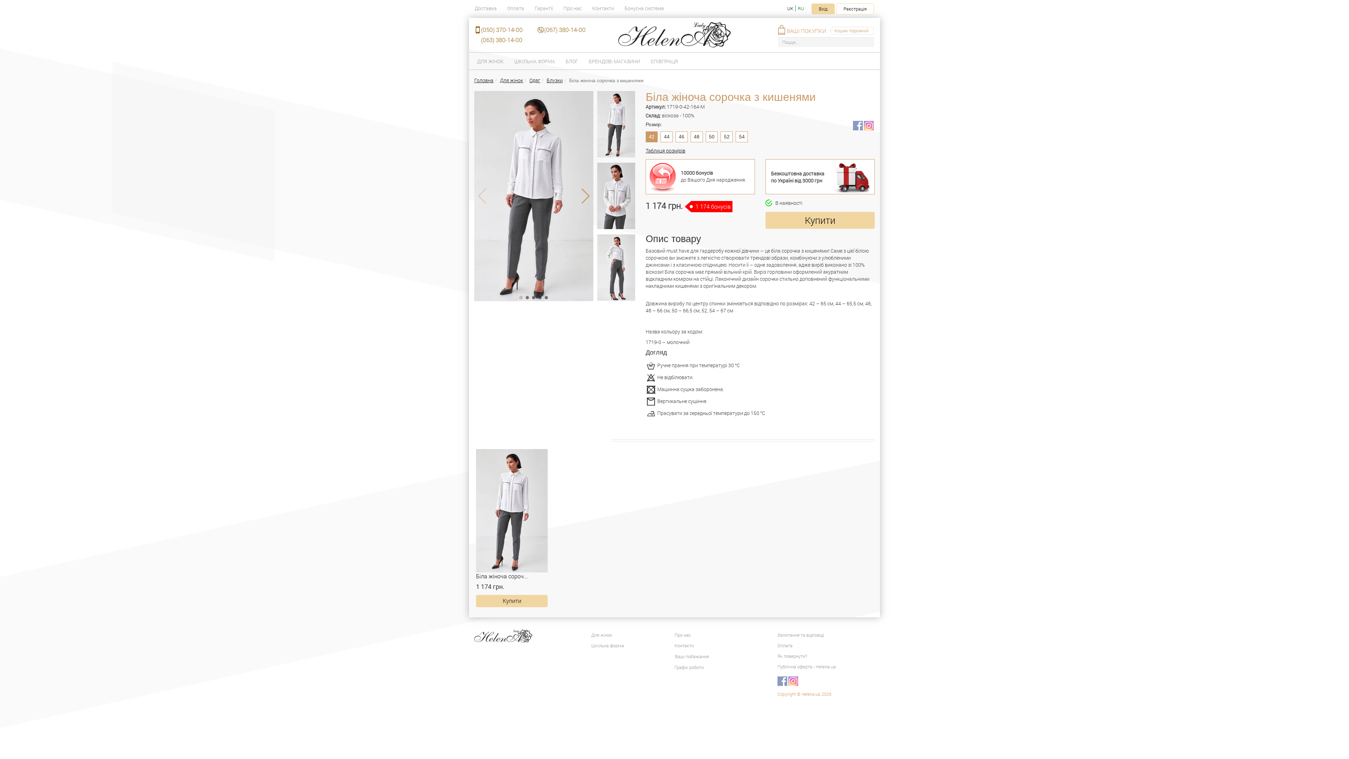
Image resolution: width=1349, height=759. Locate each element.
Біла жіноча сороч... (502, 576)
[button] (521, 297)
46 (681, 137)
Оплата (515, 8)
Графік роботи (689, 667)
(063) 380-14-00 (501, 40)
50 (712, 137)
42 (651, 137)
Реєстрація (855, 9)
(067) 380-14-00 (565, 30)
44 (667, 137)
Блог (572, 61)
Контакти (603, 8)
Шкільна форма (534, 61)
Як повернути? (792, 656)
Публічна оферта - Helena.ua (806, 666)
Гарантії (544, 8)
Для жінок (490, 61)
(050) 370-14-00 (502, 30)
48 (696, 137)
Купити (820, 220)
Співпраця (664, 61)
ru (801, 8)
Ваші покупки (806, 30)
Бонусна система (644, 8)
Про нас (572, 8)
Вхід (823, 9)
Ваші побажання (692, 656)
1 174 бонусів (713, 206)
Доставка (486, 8)
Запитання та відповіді (800, 635)
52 (727, 137)
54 (742, 137)
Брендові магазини (614, 61)
